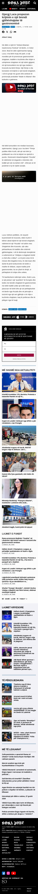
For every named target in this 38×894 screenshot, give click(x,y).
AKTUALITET (6, 853)
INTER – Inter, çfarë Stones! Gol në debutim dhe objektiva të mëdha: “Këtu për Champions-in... (25, 735)
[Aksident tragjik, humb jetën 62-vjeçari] (19, 515)
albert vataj (13, 309)
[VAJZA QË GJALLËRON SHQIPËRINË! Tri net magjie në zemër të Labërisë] (7, 712)
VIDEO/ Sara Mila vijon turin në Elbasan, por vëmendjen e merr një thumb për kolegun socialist (18, 805)
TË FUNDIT (5, 837)
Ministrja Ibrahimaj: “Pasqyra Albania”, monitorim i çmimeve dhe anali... (17, 502)
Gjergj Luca (22, 309)
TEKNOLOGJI (18, 845)
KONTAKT (29, 850)
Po (5, 343)
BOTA (16, 842)
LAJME (4, 9)
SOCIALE (29, 837)
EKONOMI (5, 845)
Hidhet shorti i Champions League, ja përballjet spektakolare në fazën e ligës (17, 550)
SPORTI (22, 9)
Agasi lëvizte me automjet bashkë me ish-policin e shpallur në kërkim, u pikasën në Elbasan (18, 790)
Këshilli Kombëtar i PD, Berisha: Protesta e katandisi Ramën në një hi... (19, 395)
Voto (19, 355)
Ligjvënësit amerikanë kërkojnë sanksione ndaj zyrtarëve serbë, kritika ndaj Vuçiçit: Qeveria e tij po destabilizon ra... (18, 579)
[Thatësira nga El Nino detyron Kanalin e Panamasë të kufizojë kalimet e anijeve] (7, 688)
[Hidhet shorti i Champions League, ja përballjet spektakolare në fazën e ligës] (7, 615)
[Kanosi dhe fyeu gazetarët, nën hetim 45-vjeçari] (19, 462)
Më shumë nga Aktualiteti (18, 370)
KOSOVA (17, 840)
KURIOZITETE (31, 842)
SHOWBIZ (17, 847)
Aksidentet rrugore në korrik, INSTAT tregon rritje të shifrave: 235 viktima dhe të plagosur (25, 638)
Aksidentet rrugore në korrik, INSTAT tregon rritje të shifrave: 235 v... (16, 449)
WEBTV (14, 9)
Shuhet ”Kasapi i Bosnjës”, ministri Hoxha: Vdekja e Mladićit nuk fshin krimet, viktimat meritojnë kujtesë (19, 590)
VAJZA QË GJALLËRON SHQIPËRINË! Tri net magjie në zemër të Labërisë (25, 710)
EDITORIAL (31, 9)
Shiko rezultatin (19, 359)
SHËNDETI (17, 850)
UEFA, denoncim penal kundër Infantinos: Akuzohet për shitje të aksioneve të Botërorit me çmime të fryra (24, 651)
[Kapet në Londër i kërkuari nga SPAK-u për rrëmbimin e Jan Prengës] (19, 409)
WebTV (12, 27)
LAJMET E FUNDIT (12, 533)
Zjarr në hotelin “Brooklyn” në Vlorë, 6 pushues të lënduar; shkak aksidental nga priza (24, 723)
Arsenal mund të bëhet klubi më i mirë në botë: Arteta (23, 698)
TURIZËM (29, 840)
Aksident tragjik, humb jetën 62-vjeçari (17, 527)
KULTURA (29, 845)
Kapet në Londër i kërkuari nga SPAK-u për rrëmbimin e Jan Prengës (19, 422)
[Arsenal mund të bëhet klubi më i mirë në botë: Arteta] (7, 700)
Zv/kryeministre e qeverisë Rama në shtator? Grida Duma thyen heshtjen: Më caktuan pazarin (18, 756)
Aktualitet (5, 27)
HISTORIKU (30, 847)
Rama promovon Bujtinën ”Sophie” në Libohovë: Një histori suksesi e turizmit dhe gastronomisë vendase (19, 540)
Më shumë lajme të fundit (14, 599)
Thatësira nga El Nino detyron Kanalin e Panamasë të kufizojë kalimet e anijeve (22, 687)
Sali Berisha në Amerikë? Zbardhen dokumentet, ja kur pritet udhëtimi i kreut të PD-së (18, 781)
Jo (5, 349)
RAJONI (16, 837)
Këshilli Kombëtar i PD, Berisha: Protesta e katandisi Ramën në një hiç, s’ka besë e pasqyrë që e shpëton (19, 560)
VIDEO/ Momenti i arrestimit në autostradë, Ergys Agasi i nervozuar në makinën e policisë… (19, 772)
